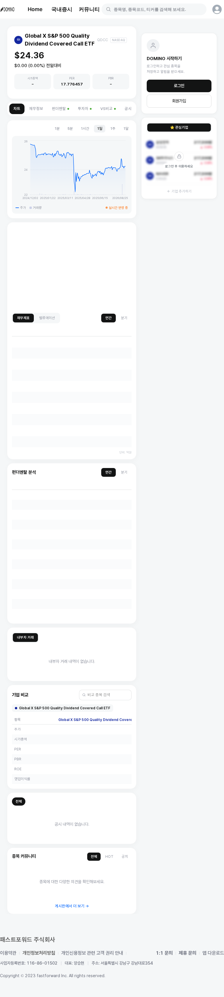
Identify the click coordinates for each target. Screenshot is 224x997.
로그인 (179, 85)
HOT (109, 856)
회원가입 (179, 101)
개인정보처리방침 (38, 953)
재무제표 (23, 318)
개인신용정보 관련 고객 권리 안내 (92, 953)
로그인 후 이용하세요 (179, 166)
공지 (125, 856)
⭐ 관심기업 (179, 127)
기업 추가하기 (182, 191)
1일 (99, 128)
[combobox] (157, 9)
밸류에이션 (47, 318)
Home (35, 9)
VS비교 (106, 108)
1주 (113, 128)
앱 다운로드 (213, 953)
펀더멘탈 (59, 108)
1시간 (84, 128)
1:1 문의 (164, 953)
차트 (16, 108)
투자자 (83, 108)
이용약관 (8, 953)
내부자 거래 (25, 637)
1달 (126, 128)
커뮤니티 (89, 9)
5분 (70, 128)
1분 (57, 128)
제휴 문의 (187, 953)
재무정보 (36, 108)
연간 (108, 318)
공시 (128, 108)
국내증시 (61, 9)
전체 (18, 801)
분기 (124, 318)
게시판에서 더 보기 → (72, 906)
